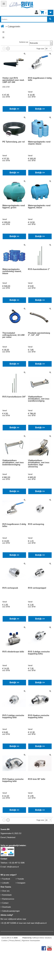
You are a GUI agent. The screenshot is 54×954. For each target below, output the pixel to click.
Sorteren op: (23, 42)
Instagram (21, 883)
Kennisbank (7, 895)
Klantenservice (8, 899)
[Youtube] (49, 947)
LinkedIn (5, 883)
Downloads (6, 907)
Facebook (6, 879)
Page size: (40, 48)
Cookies (4, 941)
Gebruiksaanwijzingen (11, 911)
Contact (5, 903)
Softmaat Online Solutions (42, 938)
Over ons (6, 891)
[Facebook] (44, 947)
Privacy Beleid (14, 941)
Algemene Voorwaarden (31, 941)
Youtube (20, 879)
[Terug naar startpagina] (17, 5)
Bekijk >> (14, 109)
